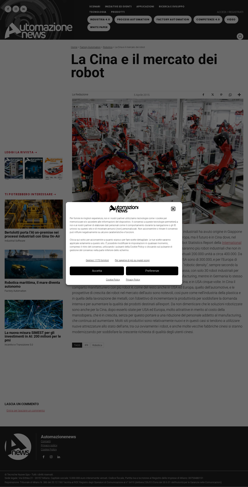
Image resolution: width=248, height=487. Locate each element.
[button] (173, 209)
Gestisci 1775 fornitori (97, 260)
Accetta (97, 271)
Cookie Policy (113, 279)
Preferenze (152, 271)
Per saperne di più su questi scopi (132, 260)
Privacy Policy (133, 279)
